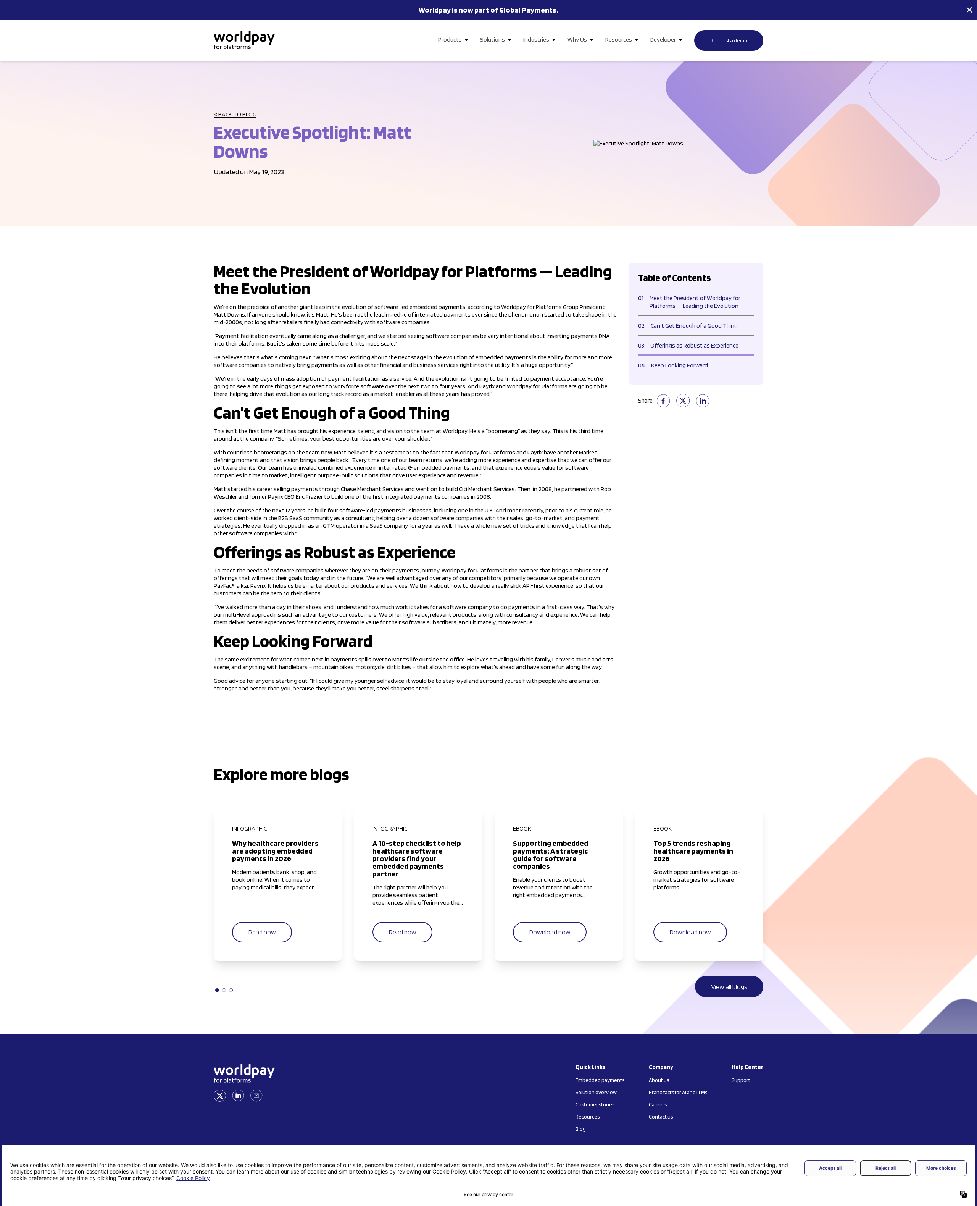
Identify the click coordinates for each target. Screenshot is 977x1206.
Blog (581, 1129)
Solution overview (596, 1092)
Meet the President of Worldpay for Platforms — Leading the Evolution (689, 301)
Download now (550, 932)
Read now (262, 932)
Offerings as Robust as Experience (688, 345)
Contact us (661, 1117)
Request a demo (728, 40)
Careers (658, 1104)
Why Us (577, 39)
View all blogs (729, 987)
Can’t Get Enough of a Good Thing (688, 325)
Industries (536, 39)
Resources (618, 39)
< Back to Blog (235, 114)
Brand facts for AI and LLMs (678, 1092)
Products (450, 39)
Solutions (492, 39)
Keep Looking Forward (673, 365)
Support (741, 1080)
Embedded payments (600, 1080)
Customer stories (595, 1104)
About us (659, 1080)
